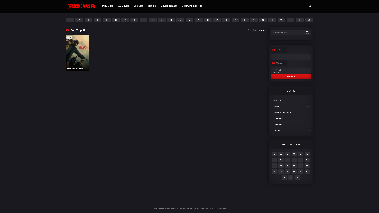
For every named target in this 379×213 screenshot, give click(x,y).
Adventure (278, 118)
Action (277, 106)
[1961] (290, 56)
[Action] (290, 72)
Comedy (278, 130)
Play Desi (107, 6)
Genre (279, 63)
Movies (152, 6)
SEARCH (290, 76)
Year (278, 49)
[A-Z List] (290, 70)
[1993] (290, 59)
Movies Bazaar (168, 6)
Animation (278, 124)
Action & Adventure (283, 112)
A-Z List (138, 6)
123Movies (124, 6)
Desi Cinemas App (192, 6)
